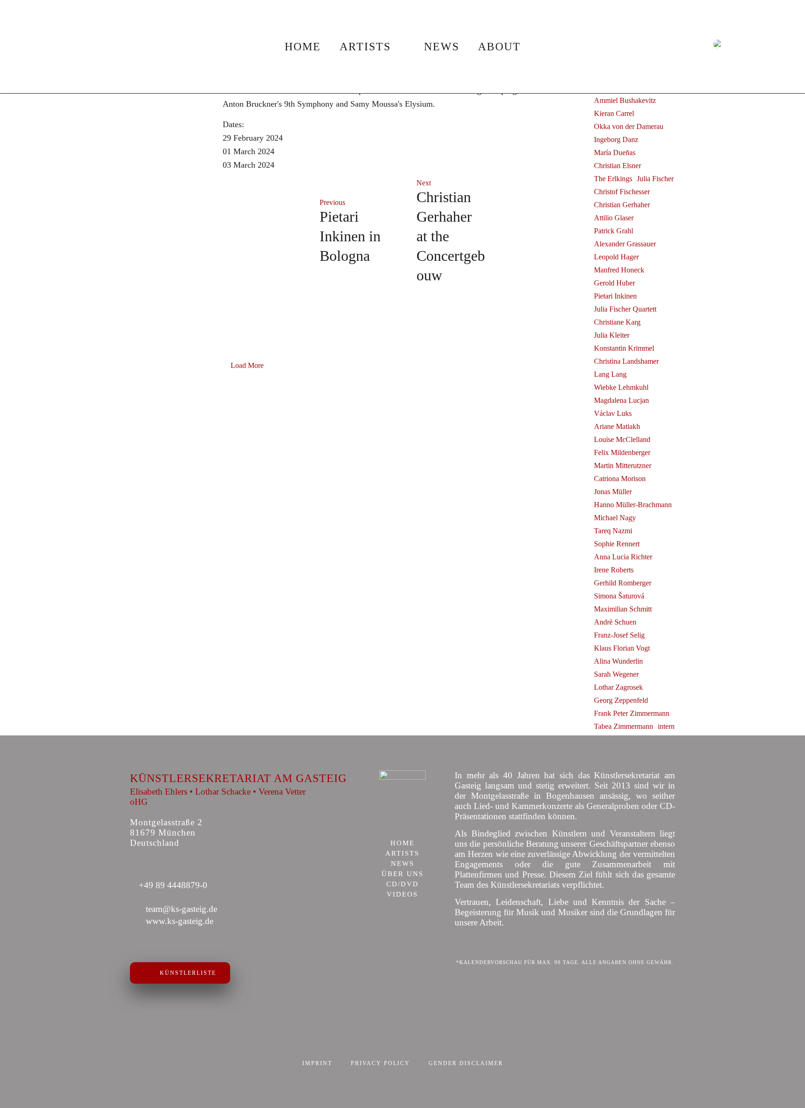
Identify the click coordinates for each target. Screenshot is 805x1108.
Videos (402, 894)
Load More (247, 365)
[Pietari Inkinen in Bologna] (266, 232)
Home (303, 47)
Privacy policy (380, 1063)
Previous (332, 202)
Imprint (317, 1063)
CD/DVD (402, 884)
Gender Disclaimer (466, 1063)
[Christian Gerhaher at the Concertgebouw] (538, 231)
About (499, 47)
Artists (365, 47)
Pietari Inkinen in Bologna (350, 236)
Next (423, 183)
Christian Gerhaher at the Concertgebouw (450, 236)
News (441, 47)
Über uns (402, 874)
